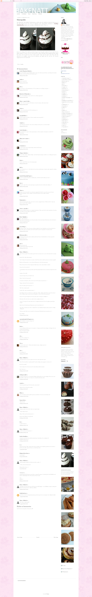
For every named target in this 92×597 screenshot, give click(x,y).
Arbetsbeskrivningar (65, 78)
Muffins (63, 107)
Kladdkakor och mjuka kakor (67, 100)
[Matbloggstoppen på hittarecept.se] (64, 571)
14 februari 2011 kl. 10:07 (24, 403)
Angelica (21, 122)
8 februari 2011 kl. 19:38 (24, 90)
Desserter (63, 91)
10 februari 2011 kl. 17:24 (24, 339)
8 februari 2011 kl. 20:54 (24, 149)
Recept (29, 13)
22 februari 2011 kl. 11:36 (24, 432)
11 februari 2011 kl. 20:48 (24, 370)
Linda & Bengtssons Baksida (25, 71)
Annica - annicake (23, 208)
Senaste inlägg (19, 537)
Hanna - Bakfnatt (23, 252)
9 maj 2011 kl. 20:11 (23, 468)
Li (20, 444)
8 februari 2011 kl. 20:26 (24, 141)
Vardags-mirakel (23, 374)
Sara (21, 183)
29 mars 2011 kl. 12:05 (23, 456)
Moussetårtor (64, 106)
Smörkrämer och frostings (66, 114)
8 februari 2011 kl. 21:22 (24, 172)
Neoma (21, 190)
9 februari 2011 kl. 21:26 (24, 239)
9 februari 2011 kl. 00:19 (24, 196)
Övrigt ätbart (64, 126)
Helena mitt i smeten (24, 138)
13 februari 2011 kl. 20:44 (24, 396)
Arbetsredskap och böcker (66, 79)
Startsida (18, 13)
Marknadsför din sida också (65, 73)
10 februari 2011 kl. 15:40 (24, 332)
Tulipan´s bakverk (23, 153)
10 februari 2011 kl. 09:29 (24, 315)
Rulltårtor (63, 110)
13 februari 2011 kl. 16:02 (24, 379)
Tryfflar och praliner (65, 116)
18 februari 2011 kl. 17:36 (24, 425)
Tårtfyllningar (64, 119)
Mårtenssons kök (23, 235)
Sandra (21, 79)
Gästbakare (64, 96)
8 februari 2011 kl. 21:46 (24, 179)
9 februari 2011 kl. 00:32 (24, 204)
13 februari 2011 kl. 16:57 (24, 389)
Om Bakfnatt (24, 13)
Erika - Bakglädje (23, 217)
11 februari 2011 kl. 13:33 (24, 346)
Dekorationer (64, 88)
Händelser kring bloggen (66, 97)
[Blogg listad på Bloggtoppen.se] (66, 568)
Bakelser (63, 82)
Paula (21, 326)
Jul (62, 99)
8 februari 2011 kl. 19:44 (24, 111)
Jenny (21, 160)
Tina (21, 343)
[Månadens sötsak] (63, 565)
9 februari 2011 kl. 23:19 (24, 248)
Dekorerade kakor (65, 90)
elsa (20, 350)
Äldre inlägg (56, 537)
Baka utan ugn (64, 81)
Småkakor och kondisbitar (66, 113)
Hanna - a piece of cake (24, 101)
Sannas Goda (22, 400)
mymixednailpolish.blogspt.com (26, 319)
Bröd (63, 84)
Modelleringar (64, 104)
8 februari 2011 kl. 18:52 (24, 75)
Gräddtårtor (64, 94)
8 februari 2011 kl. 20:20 (24, 134)
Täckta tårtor (64, 122)
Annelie (21, 383)
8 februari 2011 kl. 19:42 (24, 97)
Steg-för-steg (34, 13)
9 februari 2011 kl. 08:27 (24, 213)
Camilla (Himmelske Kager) (25, 176)
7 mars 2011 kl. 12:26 (23, 449)
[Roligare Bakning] (61, 72)
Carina (21, 108)
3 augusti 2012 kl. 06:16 (24, 496)
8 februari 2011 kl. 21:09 (24, 156)
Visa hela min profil (64, 40)
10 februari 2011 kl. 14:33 (24, 322)
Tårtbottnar (64, 117)
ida (20, 336)
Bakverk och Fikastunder (25, 94)
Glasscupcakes (21, 20)
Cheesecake (64, 85)
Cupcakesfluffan (23, 115)
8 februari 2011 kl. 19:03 (24, 82)
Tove (20, 86)
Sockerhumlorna (23, 493)
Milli (21, 167)
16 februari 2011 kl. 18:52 (24, 418)
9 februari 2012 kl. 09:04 (24, 489)
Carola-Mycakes (23, 130)
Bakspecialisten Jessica (24, 453)
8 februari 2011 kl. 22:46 (24, 186)
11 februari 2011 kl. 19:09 (24, 353)
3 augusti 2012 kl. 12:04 (24, 503)
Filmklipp (63, 93)
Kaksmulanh (22, 200)
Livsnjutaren (22, 145)
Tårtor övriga (64, 120)
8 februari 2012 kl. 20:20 (24, 480)
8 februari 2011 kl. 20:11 (23, 126)
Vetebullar (64, 123)
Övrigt (63, 125)
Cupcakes (21, 64)
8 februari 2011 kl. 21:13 (23, 163)
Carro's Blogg (22, 226)
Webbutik (40, 13)
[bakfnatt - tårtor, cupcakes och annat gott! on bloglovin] (67, 64)
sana (21, 243)
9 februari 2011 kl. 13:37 (24, 222)
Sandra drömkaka (23, 436)
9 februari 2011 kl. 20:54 (24, 231)
